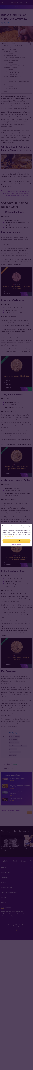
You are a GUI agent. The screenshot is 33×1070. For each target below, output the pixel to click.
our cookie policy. (9, 536)
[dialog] (16, 535)
